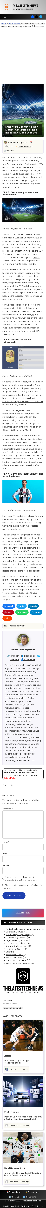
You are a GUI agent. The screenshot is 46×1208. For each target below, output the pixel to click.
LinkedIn (33, 606)
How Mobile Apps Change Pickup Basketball (16, 1062)
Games (12, 626)
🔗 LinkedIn (13, 655)
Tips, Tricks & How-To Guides (18, 963)
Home (3, 23)
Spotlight (21, 626)
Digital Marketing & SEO (16, 940)
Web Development (12, 1112)
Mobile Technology (14, 957)
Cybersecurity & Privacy (16, 937)
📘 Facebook (28, 655)
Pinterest (8, 612)
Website (5, 865)
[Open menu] (5, 16)
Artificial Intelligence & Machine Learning (23, 929)
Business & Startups (14, 932)
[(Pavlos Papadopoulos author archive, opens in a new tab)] (23, 645)
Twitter (28, 228)
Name (5, 842)
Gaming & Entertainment (17, 946)
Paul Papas (13, 1125)
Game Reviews (14, 23)
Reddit (7, 618)
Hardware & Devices (14, 949)
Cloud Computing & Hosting (18, 934)
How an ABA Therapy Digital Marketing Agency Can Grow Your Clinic (22, 1174)
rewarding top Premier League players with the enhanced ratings (22, 401)
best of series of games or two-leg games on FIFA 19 (22, 260)
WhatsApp (22, 612)
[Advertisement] (23, 54)
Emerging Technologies (16, 943)
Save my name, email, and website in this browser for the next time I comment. (22, 878)
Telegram (36, 612)
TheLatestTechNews (32, 1201)
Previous (20, 912)
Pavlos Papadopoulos (17, 142)
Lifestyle (9, 952)
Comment (7, 809)
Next (28, 912)
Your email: (7, 1000)
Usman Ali (13, 1069)
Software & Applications (16, 960)
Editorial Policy (10, 778)
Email (5, 853)
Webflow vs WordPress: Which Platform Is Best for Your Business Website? (23, 1118)
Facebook (8, 606)
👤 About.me (28, 659)
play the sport (36, 318)
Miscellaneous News (14, 954)
